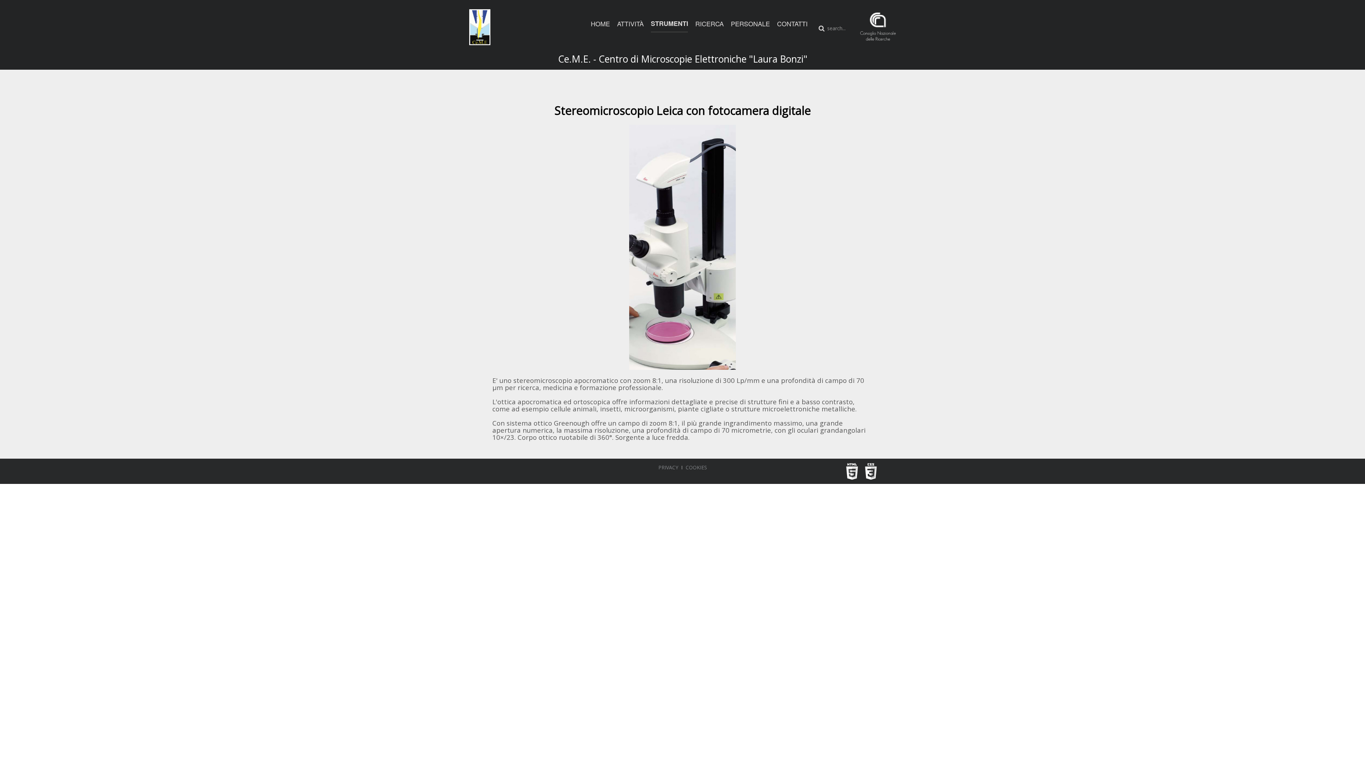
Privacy (668, 467)
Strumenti (669, 23)
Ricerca (709, 23)
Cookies (696, 467)
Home (600, 23)
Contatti (792, 23)
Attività (630, 23)
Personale (750, 23)
